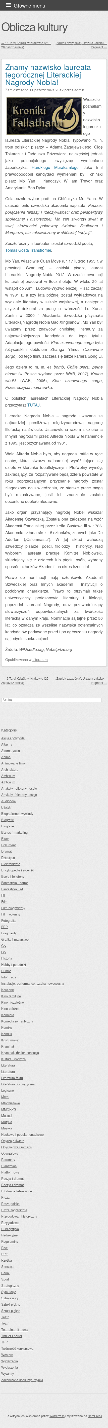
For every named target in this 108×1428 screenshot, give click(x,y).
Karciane (7, 989)
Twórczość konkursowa (17, 1348)
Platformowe (10, 1172)
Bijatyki (6, 807)
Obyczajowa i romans (16, 1147)
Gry (3, 945)
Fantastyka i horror (14, 882)
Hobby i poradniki (13, 964)
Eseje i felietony (12, 876)
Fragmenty (9, 933)
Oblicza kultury (34, 26)
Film (4, 895)
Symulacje (8, 1291)
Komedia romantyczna (17, 1021)
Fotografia (8, 920)
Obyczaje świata (12, 1140)
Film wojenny (10, 914)
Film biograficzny (13, 907)
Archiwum (8, 775)
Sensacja (7, 1266)
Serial (5, 1272)
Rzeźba (6, 1260)
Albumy (6, 744)
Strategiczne (10, 1285)
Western (7, 1354)
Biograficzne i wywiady (17, 813)
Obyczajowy (9, 1153)
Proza (5, 1197)
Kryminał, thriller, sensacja (20, 1052)
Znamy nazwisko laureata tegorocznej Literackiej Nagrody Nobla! (48, 74)
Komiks (6, 1027)
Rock (4, 1247)
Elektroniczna (10, 863)
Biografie (7, 819)
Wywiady (7, 1373)
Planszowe (9, 1165)
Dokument (8, 845)
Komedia (7, 1014)
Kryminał (7, 1046)
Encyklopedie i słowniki (17, 870)
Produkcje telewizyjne (16, 1191)
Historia (6, 958)
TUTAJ (33, 405)
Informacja (8, 977)
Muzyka (6, 1121)
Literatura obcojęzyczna (18, 1084)
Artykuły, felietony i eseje (19, 788)
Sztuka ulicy (9, 1298)
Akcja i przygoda (13, 738)
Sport (5, 1279)
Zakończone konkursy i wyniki (22, 1379)
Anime (6, 756)
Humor (6, 970)
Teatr (5, 1316)
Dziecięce (8, 857)
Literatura (40, 659)
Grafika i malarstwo (15, 939)
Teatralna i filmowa (14, 1329)
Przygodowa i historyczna (19, 1216)
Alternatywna (10, 750)
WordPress (57, 1416)
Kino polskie (10, 1008)
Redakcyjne (9, 1235)
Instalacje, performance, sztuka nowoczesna (32, 983)
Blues (5, 838)
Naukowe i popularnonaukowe (22, 1134)
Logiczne (7, 1090)
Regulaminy (9, 1241)
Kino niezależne (12, 1002)
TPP (4, 1342)
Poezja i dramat (12, 1178)
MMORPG (8, 1109)
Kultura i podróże (13, 1058)
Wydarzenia (9, 1361)
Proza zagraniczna (14, 1209)
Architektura (9, 769)
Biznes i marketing (14, 832)
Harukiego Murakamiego (55, 167)
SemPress (95, 1416)
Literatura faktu (12, 1077)
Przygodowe (10, 1222)
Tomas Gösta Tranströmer (28, 250)
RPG (4, 1254)
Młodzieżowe (10, 1103)
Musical (6, 1115)
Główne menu (29, 5)
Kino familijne (11, 996)
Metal (5, 1096)
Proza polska (10, 1203)
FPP (4, 926)
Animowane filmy (13, 763)
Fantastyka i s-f (12, 889)
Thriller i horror (11, 1335)
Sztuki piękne (10, 1304)
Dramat (6, 851)
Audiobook (8, 800)
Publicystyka (10, 1228)
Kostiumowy (10, 1040)
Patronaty (8, 1159)
